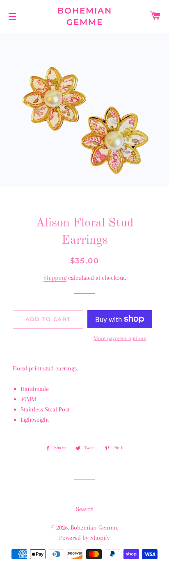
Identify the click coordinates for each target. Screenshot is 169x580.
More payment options (120, 338)
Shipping (54, 277)
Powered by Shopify (84, 537)
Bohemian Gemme (84, 16)
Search (85, 509)
